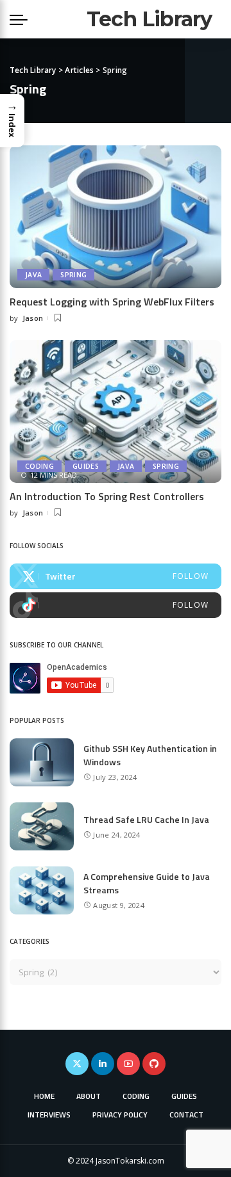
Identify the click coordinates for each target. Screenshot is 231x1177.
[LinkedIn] (102, 1063)
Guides (86, 466)
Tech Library (149, 18)
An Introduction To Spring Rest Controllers (107, 496)
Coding (39, 466)
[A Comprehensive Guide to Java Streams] (42, 890)
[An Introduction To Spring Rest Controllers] (115, 411)
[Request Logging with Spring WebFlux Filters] (115, 216)
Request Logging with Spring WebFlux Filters (112, 301)
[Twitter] (115, 576)
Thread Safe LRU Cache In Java (146, 819)
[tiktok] (115, 605)
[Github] (154, 1063)
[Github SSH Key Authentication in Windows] (42, 762)
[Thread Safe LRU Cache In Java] (42, 826)
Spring (73, 274)
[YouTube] (128, 1063)
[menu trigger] (22, 19)
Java (33, 274)
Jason (33, 318)
